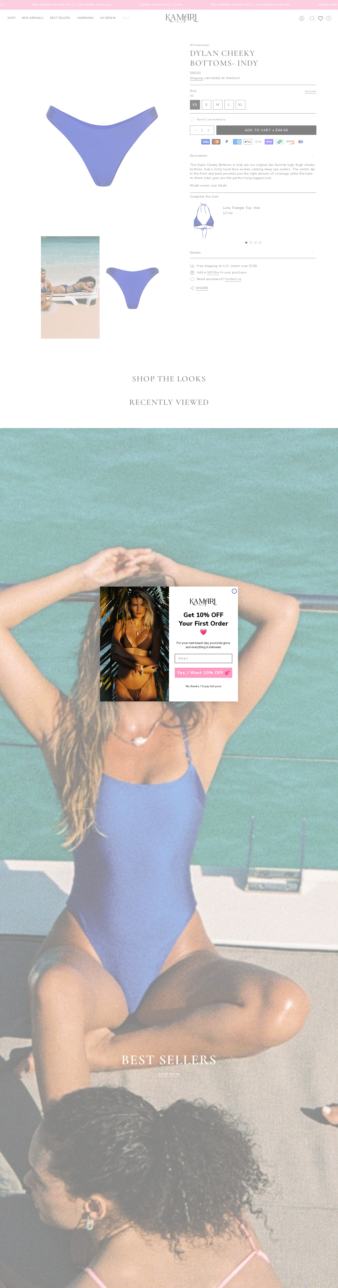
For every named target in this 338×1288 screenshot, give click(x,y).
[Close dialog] (234, 591)
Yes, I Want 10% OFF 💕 (203, 672)
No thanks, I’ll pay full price (203, 686)
